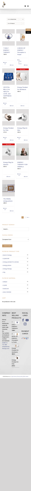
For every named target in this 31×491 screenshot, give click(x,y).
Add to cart (5, 63)
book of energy (7, 255)
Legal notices (14, 376)
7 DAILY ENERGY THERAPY (6, 50)
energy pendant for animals (11, 262)
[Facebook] (23, 320)
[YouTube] (27, 320)
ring (4, 272)
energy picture (7, 265)
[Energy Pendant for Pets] (8, 117)
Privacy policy (20, 376)
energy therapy (7, 269)
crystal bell (6, 258)
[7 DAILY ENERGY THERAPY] (8, 37)
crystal (5, 285)
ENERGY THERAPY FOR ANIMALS (22, 164)
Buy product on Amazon (20, 61)
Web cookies (25, 376)
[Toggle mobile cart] (25, 6)
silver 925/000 (7, 292)
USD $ (28, 32)
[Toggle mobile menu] (28, 6)
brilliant (5, 282)
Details (12, 65)
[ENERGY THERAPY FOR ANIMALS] (22, 151)
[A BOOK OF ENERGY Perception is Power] (22, 37)
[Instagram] (25, 324)
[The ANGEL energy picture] (8, 188)
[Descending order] (23, 19)
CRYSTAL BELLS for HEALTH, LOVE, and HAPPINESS (7, 92)
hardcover (6, 288)
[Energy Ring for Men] (22, 117)
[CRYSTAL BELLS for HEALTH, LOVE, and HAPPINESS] (8, 76)
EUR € (28, 29)
